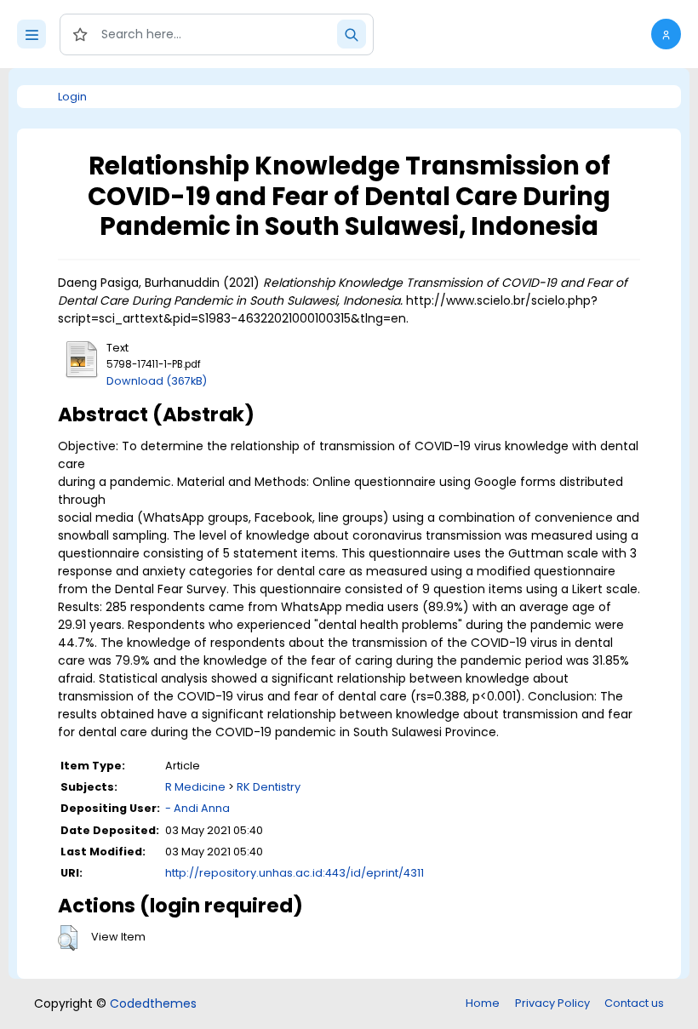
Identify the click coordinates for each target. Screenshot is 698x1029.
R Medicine (195, 787)
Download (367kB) (156, 381)
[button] (666, 34)
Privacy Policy (552, 1003)
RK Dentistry (268, 787)
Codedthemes (153, 1003)
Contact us (634, 1003)
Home (483, 1003)
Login (72, 96)
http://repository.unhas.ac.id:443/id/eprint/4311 (294, 873)
